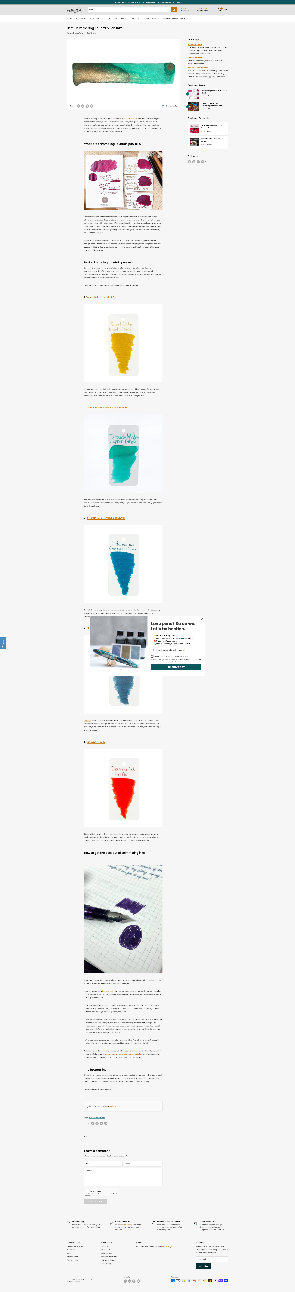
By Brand (79, 18)
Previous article (92, 1137)
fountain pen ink (130, 118)
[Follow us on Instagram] (193, 161)
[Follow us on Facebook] (189, 161)
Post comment (95, 1201)
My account (202, 10)
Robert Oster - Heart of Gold (102, 297)
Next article (155, 1137)
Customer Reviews (108, 1260)
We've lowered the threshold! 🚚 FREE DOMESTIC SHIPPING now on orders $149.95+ (147, 2)
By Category (94, 18)
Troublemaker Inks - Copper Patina (107, 407)
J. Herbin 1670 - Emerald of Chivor (106, 518)
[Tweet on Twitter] (87, 106)
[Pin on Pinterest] (82, 106)
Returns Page (166, 1246)
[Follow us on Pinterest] (198, 161)
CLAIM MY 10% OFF (176, 667)
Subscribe (203, 1266)
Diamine (87, 720)
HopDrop (124, 18)
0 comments (171, 106)
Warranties (71, 1250)
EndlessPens (114, 1106)
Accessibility (106, 1263)
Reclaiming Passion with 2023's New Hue (214, 92)
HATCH (134, 18)
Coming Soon (111, 18)
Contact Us (106, 1250)
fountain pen (107, 991)
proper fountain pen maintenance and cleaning (125, 1054)
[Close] (202, 619)
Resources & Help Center (173, 18)
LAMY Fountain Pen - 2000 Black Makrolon (211, 126)
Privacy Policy (72, 1257)
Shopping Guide (150, 18)
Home (69, 18)
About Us (105, 1246)
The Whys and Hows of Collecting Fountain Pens (212, 104)
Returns (70, 1253)
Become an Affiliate (109, 1257)
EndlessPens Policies (75, 1246)
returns (127, 1224)
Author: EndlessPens (75, 33)
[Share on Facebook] (78, 106)
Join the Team (107, 1253)
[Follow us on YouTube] (203, 161)
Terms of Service (74, 1260)
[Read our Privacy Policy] (200, 659)
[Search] (174, 9)
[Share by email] (91, 106)
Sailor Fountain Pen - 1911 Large (211, 140)
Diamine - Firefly (96, 742)
